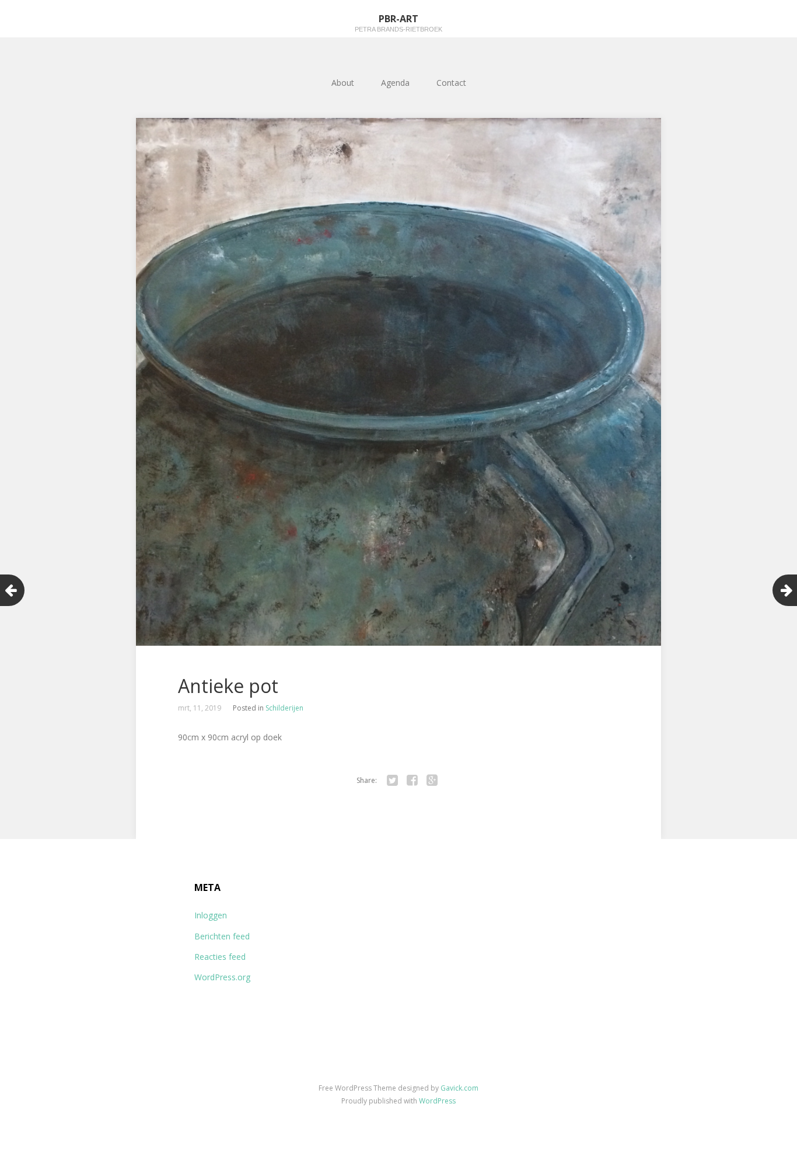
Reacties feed (220, 956)
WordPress (437, 1101)
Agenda (395, 82)
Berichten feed (222, 936)
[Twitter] (392, 781)
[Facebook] (412, 781)
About (342, 82)
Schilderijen (284, 708)
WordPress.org (222, 977)
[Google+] (431, 781)
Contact (451, 82)
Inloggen (210, 915)
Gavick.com (459, 1088)
